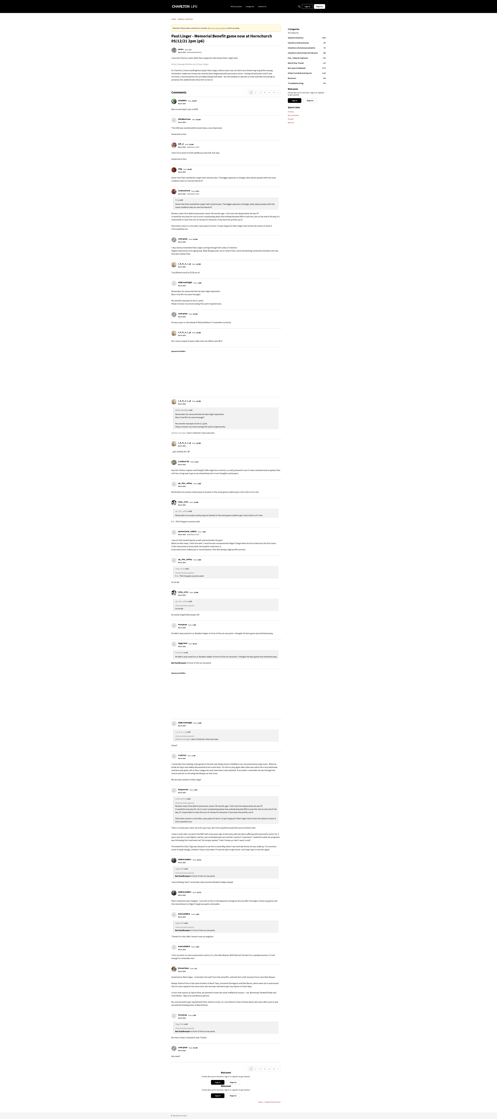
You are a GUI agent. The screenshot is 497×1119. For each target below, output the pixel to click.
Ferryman (182, 624)
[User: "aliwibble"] (174, 101)
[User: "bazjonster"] (174, 790)
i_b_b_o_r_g (184, 263)
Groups (291, 119)
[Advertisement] (249, 373)
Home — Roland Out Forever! (269, 1102)
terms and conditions (219, 28)
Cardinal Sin (183, 461)
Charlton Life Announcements (307, 48)
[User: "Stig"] (174, 169)
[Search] (299, 6)
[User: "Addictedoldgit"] (174, 283)
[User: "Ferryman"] (174, 625)
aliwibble (182, 100)
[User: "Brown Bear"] (174, 969)
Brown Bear (183, 968)
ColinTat (182, 755)
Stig (180, 169)
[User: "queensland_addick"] (174, 532)
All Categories (293, 33)
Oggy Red (182, 643)
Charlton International (307, 42)
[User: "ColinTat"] (174, 756)
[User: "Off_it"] (174, 145)
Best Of (291, 122)
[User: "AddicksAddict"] (174, 860)
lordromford (184, 190)
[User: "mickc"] (174, 50)
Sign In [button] (218, 1082)
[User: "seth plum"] (174, 239)
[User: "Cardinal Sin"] (174, 462)
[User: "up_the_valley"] (174, 484)
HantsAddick (184, 913)
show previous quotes (184, 572)
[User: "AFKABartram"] (174, 120)
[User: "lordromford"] (174, 191)
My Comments (293, 115)
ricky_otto (183, 501)
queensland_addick (187, 531)
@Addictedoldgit (178, 433)
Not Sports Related (307, 68)
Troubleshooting (307, 83)
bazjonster (183, 789)
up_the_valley (185, 483)
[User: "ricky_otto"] (174, 502)
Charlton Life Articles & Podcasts (307, 53)
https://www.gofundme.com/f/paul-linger (190, 64)
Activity (291, 112)
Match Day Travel (307, 63)
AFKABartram (184, 119)
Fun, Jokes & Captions (307, 58)
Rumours (307, 78)
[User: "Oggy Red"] (174, 644)
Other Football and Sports (307, 73)
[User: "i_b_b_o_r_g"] (174, 264)
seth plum (183, 238)
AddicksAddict (184, 859)
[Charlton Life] (184, 6)
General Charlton (307, 37)
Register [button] (233, 1082)
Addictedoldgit (185, 282)
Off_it (181, 144)
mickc (181, 49)
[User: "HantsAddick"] (174, 914)
